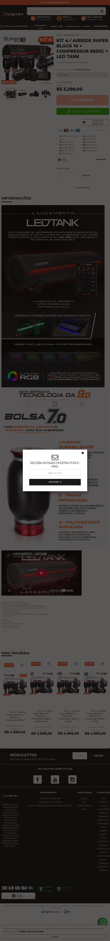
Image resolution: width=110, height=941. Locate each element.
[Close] (84, 453)
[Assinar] (55, 482)
